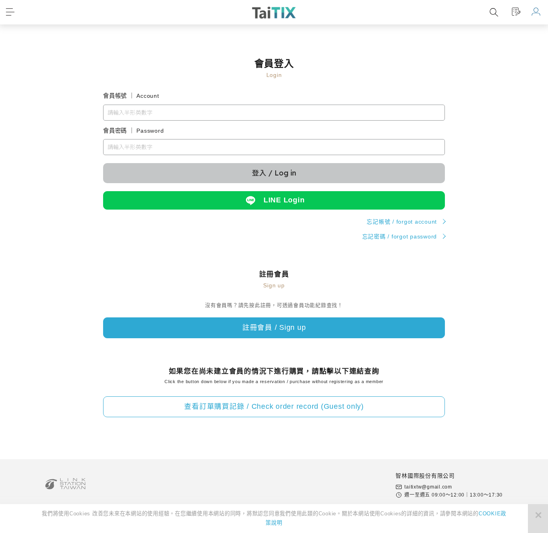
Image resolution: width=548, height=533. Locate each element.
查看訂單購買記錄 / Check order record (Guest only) (274, 406)
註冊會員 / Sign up (274, 327)
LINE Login (284, 200)
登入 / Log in (274, 172)
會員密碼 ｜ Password (133, 130)
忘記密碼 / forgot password (399, 237)
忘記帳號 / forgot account (402, 222)
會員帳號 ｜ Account (131, 96)
